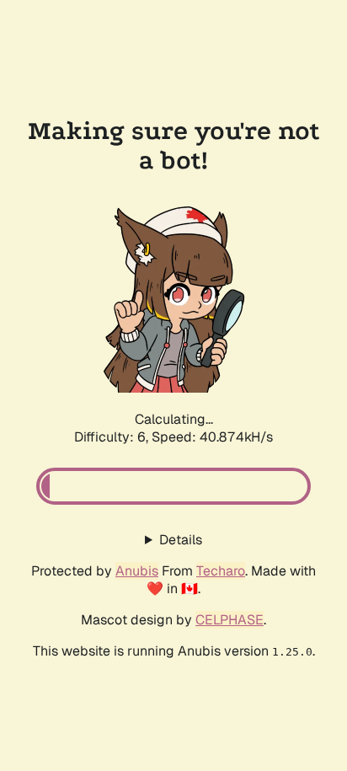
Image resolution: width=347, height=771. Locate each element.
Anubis (136, 571)
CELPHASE (229, 620)
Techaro (220, 571)
